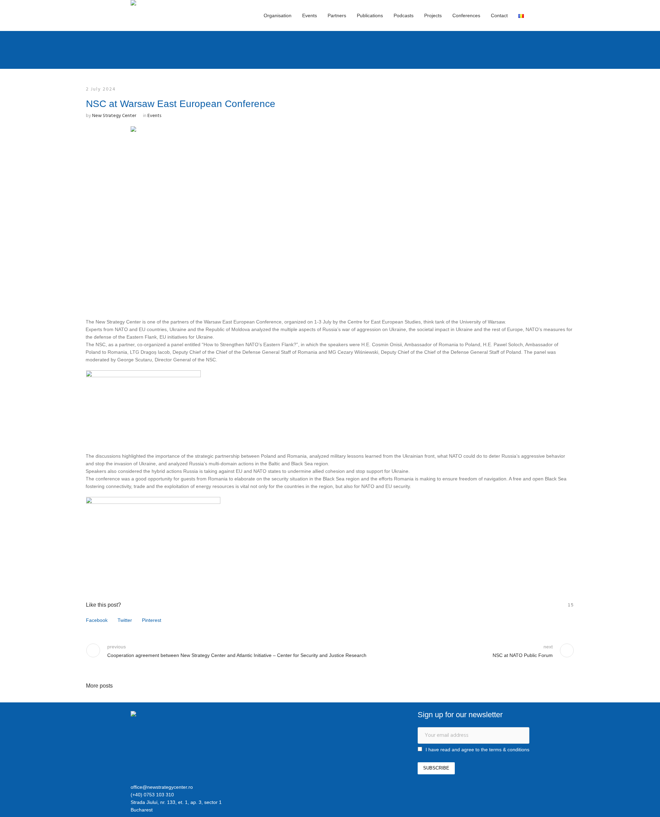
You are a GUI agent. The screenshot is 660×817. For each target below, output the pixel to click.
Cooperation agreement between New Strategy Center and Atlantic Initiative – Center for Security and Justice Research (236, 655)
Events (154, 116)
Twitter (125, 620)
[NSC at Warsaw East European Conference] (330, 216)
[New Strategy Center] (167, 715)
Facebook (97, 620)
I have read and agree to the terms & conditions (477, 749)
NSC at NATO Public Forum (523, 655)
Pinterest (151, 620)
